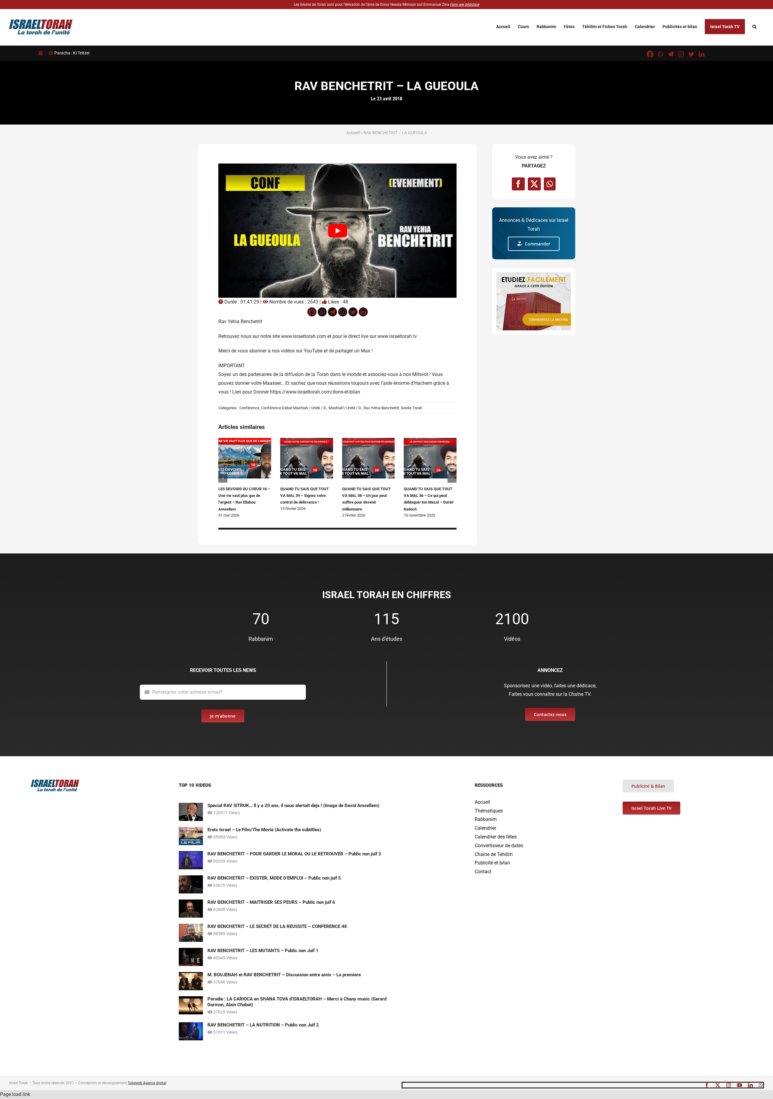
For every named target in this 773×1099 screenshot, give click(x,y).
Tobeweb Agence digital (147, 1083)
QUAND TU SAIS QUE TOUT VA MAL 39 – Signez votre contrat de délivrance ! (304, 496)
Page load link (15, 1094)
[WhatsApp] (549, 184)
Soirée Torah (411, 408)
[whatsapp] (761, 1085)
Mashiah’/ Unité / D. (345, 408)
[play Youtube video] (337, 230)
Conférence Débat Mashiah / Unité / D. (294, 408)
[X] (534, 184)
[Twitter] (691, 54)
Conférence (249, 408)
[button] (754, 27)
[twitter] (717, 1085)
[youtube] (739, 1085)
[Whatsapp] (660, 54)
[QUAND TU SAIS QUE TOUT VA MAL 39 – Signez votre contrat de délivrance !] (306, 441)
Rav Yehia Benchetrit (381, 408)
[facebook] (706, 1085)
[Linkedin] (701, 54)
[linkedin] (750, 1085)
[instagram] (728, 1085)
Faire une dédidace (465, 4)
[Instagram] (680, 54)
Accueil (353, 132)
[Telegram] (670, 54)
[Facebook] (650, 54)
